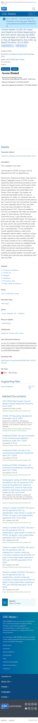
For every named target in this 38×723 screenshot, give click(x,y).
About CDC (5, 682)
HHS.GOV (4, 720)
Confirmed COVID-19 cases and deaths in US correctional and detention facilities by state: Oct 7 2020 (18, 438)
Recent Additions (8, 652)
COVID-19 (7, 273)
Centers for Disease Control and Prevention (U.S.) (18, 156)
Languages (5, 692)
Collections (6, 649)
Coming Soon (7, 655)
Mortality (6, 275)
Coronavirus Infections (11, 270)
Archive (4, 697)
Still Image (5, 303)
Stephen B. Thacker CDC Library (12, 333)
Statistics (21, 313)
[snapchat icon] (32, 708)
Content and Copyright (10, 662)
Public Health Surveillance (12, 284)
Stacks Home (7, 645)
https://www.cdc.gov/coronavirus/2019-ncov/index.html (21, 23)
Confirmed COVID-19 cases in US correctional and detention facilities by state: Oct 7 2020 (17, 453)
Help (4, 659)
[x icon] (29, 704)
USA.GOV (11, 720)
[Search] (34, 8)
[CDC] (4, 8)
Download (5, 69)
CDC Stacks (9, 617)
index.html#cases (7, 386)
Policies (4, 687)
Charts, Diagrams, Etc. (9, 313)
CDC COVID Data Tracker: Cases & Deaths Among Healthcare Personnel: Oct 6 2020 (17, 403)
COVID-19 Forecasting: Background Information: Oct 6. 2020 (17, 417)
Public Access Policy (9, 665)
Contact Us (6, 669)
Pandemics (7, 278)
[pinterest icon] (29, 708)
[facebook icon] (26, 704)
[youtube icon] (26, 708)
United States (6, 323)
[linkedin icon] (35, 704)
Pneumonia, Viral (9, 281)
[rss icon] (35, 708)
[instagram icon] (32, 704)
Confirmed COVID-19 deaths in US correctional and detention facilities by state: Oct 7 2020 (17, 467)
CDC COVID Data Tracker (15, 59)
